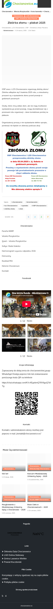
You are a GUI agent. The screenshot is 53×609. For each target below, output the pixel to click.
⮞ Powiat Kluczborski (11, 562)
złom (21, 209)
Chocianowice (18, 16)
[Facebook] (28, 216)
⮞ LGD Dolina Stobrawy (13, 555)
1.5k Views (31, 30)
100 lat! (5, 474)
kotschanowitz (32, 202)
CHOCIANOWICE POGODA (26, 534)
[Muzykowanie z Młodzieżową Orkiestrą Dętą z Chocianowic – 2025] (14, 493)
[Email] (47, 216)
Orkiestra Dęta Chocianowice (39, 468)
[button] (30, 321)
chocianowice (17, 202)
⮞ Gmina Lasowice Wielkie (14, 558)
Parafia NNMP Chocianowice (39, 499)
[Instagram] (5, 596)
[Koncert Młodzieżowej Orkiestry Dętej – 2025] (39, 462)
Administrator (8, 30)
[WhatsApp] (41, 216)
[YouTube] (9, 596)
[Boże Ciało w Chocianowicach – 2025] (39, 493)
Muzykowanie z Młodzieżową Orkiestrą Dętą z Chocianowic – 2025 (13, 507)
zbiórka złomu (10, 209)
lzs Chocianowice (11, 205)
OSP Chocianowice (39, 205)
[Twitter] (35, 216)
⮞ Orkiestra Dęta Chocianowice (16, 551)
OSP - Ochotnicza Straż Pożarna (26, 18)
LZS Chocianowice (32, 16)
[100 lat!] (14, 462)
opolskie (25, 205)
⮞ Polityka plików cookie (13, 582)
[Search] (47, 4)
